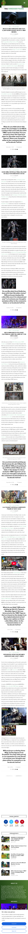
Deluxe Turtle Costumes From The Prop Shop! (18, 846)
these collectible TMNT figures (12, 686)
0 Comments (19, 147)
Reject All (14, 931)
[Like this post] (10, 149)
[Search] (23, 7)
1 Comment (19, 482)
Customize (14, 927)
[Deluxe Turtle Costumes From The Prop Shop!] (5, 848)
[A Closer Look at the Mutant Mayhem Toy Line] (5, 864)
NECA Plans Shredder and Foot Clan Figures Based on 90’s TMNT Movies (14, 30)
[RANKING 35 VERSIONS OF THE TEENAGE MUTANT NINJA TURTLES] (5, 839)
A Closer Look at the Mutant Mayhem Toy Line (18, 863)
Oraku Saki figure (17, 572)
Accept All (14, 923)
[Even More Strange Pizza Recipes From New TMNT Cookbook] (5, 856)
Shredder (8, 669)
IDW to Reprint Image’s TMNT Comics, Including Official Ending (18, 872)
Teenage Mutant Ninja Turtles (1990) (10, 41)
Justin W (16, 34)
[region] (14, 922)
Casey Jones (14, 669)
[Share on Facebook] (12, 149)
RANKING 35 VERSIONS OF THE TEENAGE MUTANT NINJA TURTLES (18, 839)
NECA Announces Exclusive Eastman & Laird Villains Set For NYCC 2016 (14, 334)
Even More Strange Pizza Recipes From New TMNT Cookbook (17, 856)
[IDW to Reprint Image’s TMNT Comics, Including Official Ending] (5, 873)
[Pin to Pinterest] (15, 149)
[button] (24, 2)
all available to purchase (6, 94)
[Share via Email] (17, 149)
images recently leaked (17, 49)
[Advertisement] (14, 797)
